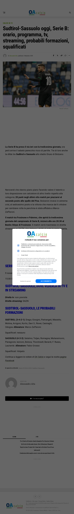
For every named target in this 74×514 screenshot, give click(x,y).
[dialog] (37, 257)
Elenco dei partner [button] (34, 266)
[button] (37, 255)
